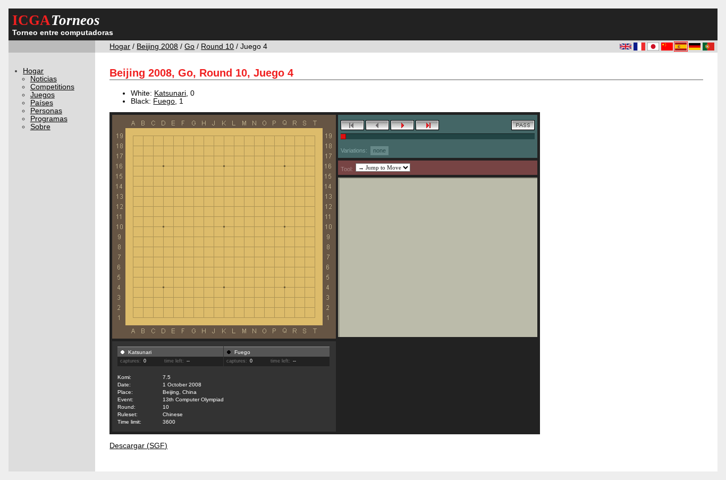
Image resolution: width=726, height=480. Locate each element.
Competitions (52, 87)
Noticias (43, 79)
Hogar (119, 46)
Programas (48, 119)
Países (41, 103)
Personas (46, 111)
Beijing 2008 (157, 46)
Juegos (42, 95)
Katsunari (170, 93)
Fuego (164, 101)
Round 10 (217, 46)
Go (189, 46)
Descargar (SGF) (138, 446)
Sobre (40, 127)
